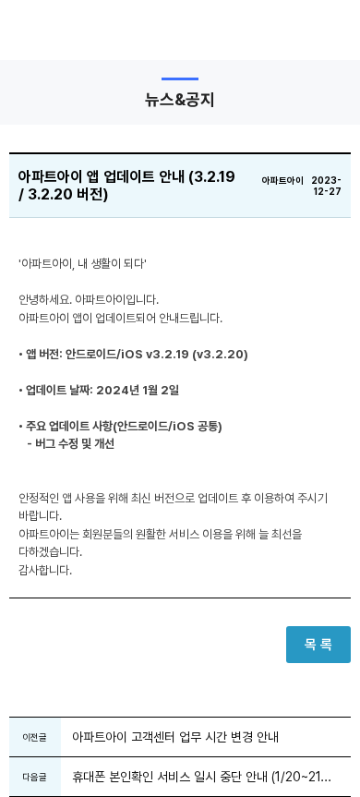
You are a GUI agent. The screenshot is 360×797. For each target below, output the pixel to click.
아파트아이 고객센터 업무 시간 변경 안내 (175, 737)
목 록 (318, 644)
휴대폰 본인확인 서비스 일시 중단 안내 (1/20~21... (201, 776)
